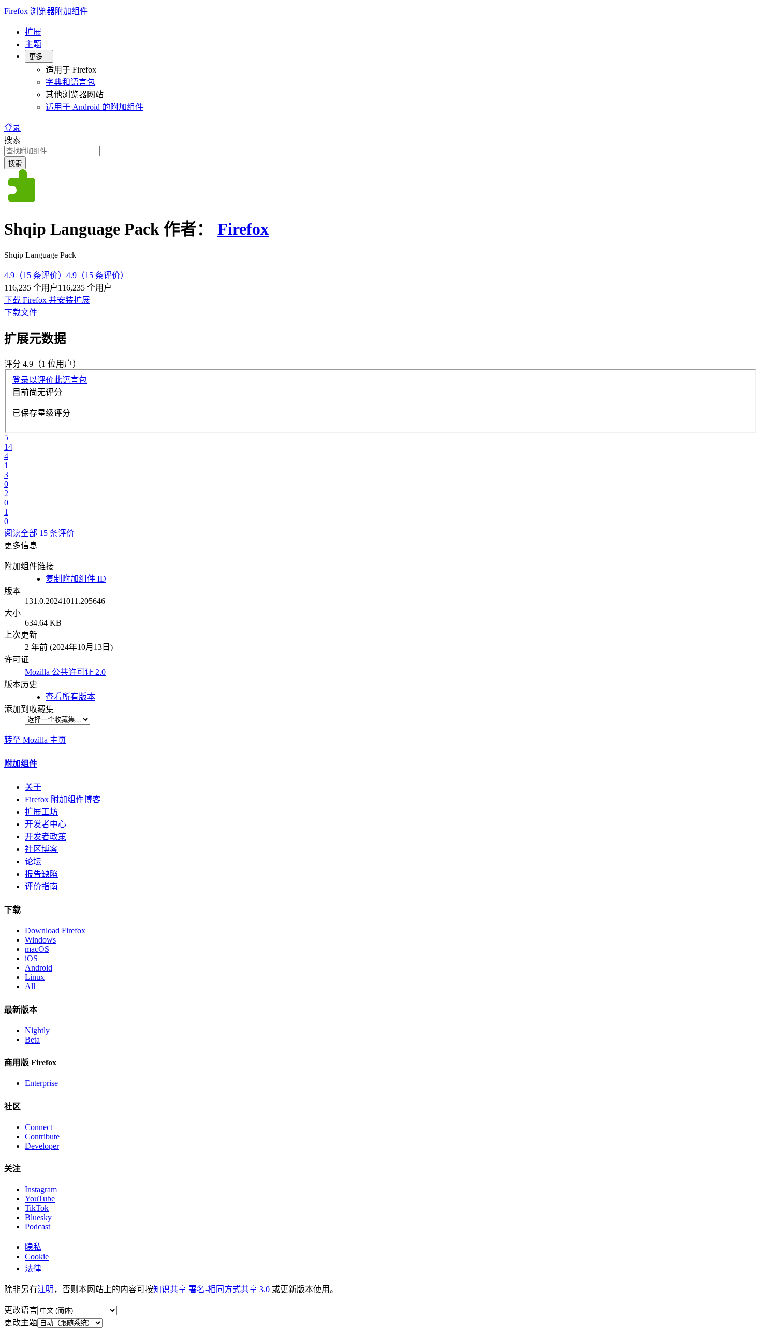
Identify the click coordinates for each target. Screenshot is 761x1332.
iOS (31, 958)
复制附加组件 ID (76, 578)
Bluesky (38, 1217)
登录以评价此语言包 (49, 379)
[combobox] (380, 151)
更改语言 (20, 1310)
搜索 (12, 140)
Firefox (243, 229)
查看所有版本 (70, 696)
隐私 (33, 1246)
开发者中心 (45, 824)
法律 (33, 1268)
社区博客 (41, 849)
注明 (45, 1289)
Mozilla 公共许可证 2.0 (65, 672)
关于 (33, 787)
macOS (37, 949)
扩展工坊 (41, 811)
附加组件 (20, 763)
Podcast (37, 1226)
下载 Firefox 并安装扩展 (47, 300)
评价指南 (41, 886)
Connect (38, 1127)
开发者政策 (45, 836)
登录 (12, 127)
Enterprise (41, 1083)
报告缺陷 (41, 874)
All (30, 986)
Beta (32, 1039)
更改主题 (20, 1322)
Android (38, 967)
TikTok (37, 1208)
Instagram (41, 1189)
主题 (33, 44)
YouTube (40, 1198)
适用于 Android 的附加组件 (94, 107)
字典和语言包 (70, 82)
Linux (35, 977)
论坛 (33, 861)
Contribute (42, 1136)
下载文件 (20, 312)
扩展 (33, 31)
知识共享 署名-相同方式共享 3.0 (211, 1289)
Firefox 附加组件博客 (62, 799)
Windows (40, 939)
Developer (42, 1145)
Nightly (37, 1030)
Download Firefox (55, 930)
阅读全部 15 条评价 (39, 533)
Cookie (37, 1256)
